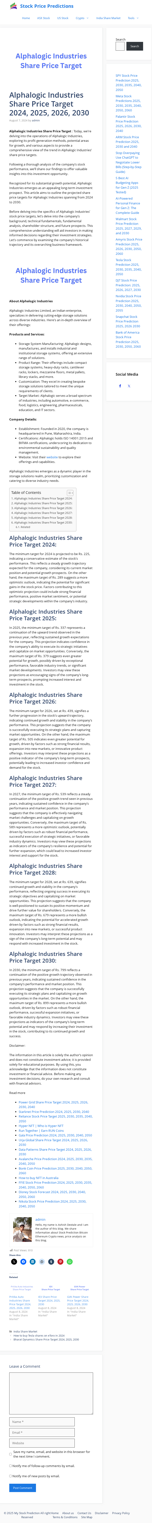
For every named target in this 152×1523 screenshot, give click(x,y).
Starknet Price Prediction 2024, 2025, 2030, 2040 (54, 1112)
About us (68, 1513)
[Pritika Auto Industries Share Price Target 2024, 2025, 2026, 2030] (21, 1288)
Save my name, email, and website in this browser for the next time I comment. (51, 1454)
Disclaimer (101, 1513)
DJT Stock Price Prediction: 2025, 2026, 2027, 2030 (128, 285)
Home (26, 18)
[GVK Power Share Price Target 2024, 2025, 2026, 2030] (79, 1288)
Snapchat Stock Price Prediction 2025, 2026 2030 (128, 321)
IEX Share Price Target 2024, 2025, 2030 (49, 1300)
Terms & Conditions (65, 1517)
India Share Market (108, 18)
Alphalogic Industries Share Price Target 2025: (43, 503)
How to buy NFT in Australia (38, 1178)
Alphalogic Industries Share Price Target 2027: (43, 513)
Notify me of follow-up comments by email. (43, 1466)
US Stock (62, 18)
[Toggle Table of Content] (68, 493)
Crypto (80, 18)
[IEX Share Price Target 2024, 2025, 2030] (50, 1288)
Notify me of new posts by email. (36, 1476)
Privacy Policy (121, 1513)
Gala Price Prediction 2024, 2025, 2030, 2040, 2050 (55, 1135)
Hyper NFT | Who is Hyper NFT (41, 1126)
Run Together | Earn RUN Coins (41, 1130)
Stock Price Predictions (46, 6)
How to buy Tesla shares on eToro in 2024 (39, 1335)
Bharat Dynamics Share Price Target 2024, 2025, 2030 (46, 1339)
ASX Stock (43, 18)
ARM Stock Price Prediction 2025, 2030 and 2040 (127, 142)
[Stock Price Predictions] (13, 6)
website (52, 457)
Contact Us (84, 1513)
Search (120, 39)
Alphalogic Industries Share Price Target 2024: (43, 498)
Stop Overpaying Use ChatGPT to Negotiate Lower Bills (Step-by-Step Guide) (128, 162)
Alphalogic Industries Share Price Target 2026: (43, 508)
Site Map (86, 1517)
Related (25, 527)
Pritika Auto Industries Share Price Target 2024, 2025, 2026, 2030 (20, 1302)
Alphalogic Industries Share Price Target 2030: (43, 522)
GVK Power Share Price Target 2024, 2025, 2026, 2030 (78, 1300)
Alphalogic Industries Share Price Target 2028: (43, 517)
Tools (131, 18)
